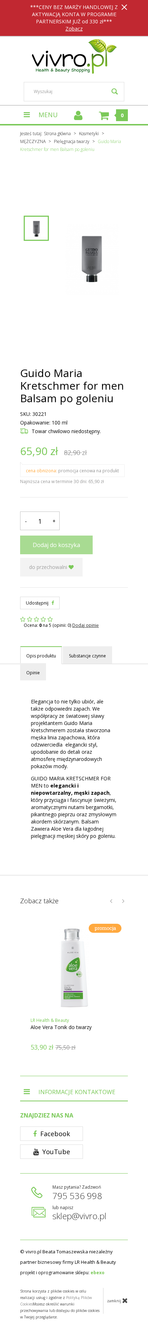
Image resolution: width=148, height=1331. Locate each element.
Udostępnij (38, 603)
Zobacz (74, 28)
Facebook (54, 1133)
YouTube (55, 1151)
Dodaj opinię (85, 625)
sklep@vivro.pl (79, 1215)
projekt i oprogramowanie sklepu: (62, 1273)
